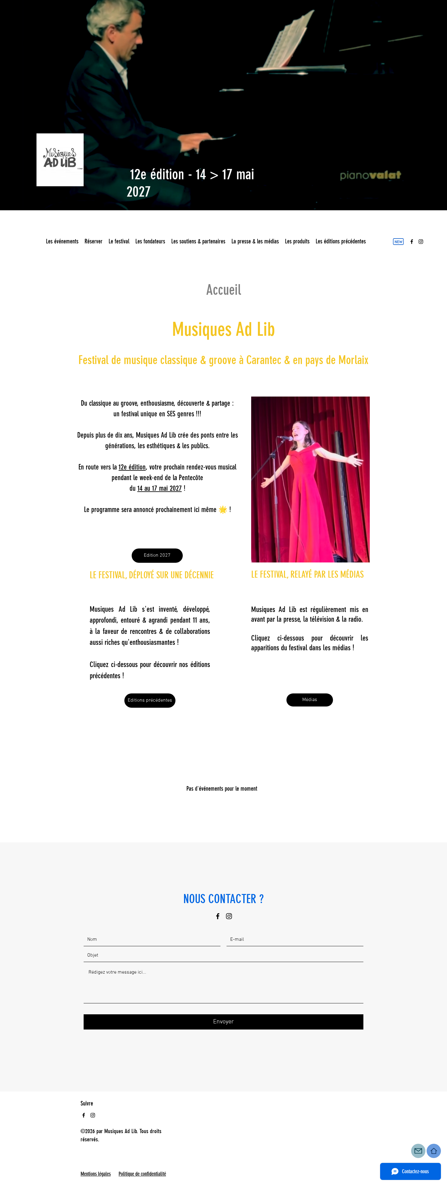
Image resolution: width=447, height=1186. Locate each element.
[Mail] (418, 1151)
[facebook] (412, 242)
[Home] (434, 1151)
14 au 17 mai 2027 (159, 488)
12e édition (132, 467)
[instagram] (421, 242)
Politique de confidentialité (142, 1174)
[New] (398, 241)
